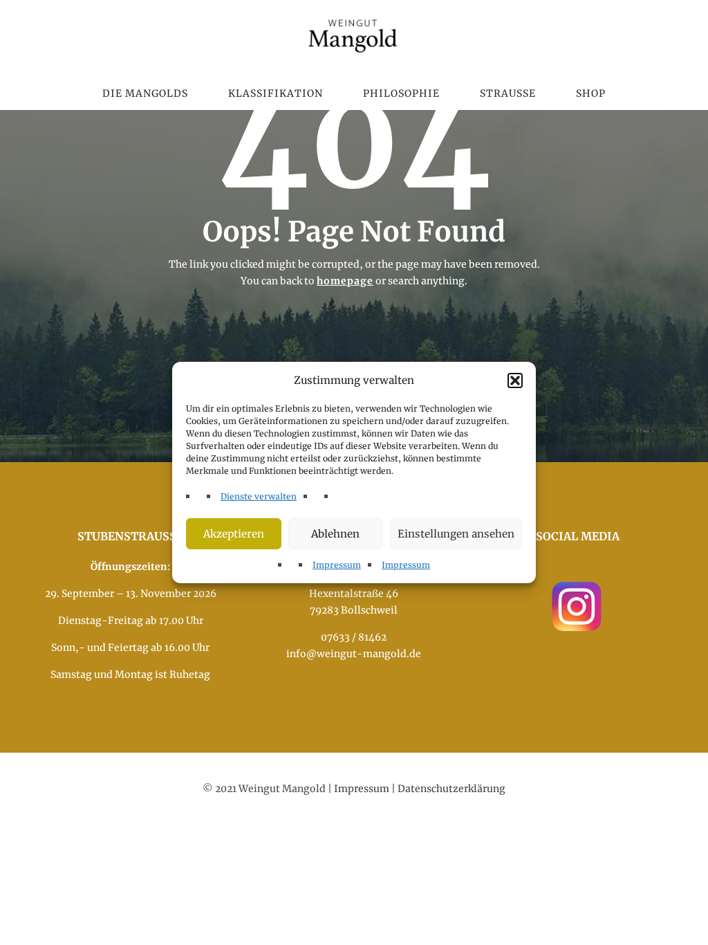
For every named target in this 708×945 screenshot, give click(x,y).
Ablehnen (335, 533)
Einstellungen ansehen (456, 533)
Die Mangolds (145, 93)
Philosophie (401, 93)
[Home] (354, 35)
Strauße (508, 93)
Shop (591, 93)
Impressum (337, 565)
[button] (515, 380)
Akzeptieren (233, 533)
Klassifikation (275, 93)
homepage (345, 281)
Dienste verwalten (259, 496)
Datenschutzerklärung (451, 788)
